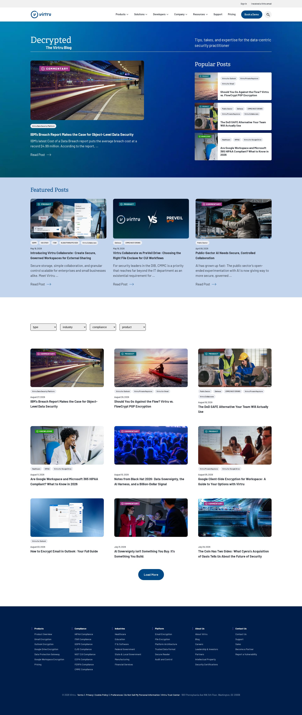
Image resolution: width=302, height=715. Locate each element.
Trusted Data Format (165, 649)
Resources (199, 14)
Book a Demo (252, 14)
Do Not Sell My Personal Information (142, 694)
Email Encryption (163, 634)
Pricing (232, 14)
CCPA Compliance (83, 659)
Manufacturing (122, 659)
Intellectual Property (205, 659)
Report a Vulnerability (246, 654)
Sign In (244, 3)
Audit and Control (163, 659)
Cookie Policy (101, 694)
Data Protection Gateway (47, 654)
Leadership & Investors (206, 649)
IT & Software (122, 644)
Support (218, 14)
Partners (199, 654)
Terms (80, 694)
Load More (151, 574)
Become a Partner (244, 649)
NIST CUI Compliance (85, 654)
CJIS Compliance (83, 649)
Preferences (117, 694)
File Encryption (162, 639)
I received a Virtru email (261, 3)
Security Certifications (206, 664)
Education (120, 639)
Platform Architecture (166, 644)
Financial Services (124, 664)
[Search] (268, 14)
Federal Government (125, 649)
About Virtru (201, 634)
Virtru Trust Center (170, 694)
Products (120, 14)
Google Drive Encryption (46, 649)
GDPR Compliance (83, 644)
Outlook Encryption (43, 644)
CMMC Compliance (84, 669)
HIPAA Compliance (84, 634)
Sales (238, 644)
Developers (159, 14)
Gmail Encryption (42, 639)
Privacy (89, 694)
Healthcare (120, 634)
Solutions (139, 14)
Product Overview (43, 634)
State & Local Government (128, 654)
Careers (199, 644)
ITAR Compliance (83, 639)
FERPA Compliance (84, 664)
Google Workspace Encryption (49, 659)
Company (179, 14)
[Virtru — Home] (40, 14)
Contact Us (240, 634)
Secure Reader (162, 654)
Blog (197, 639)
